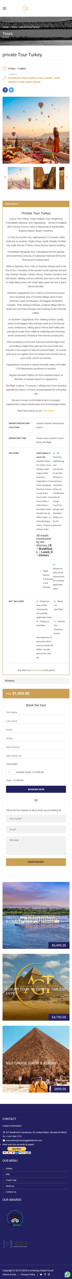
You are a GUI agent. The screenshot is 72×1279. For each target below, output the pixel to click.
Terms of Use (9, 1274)
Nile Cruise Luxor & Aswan (31, 1063)
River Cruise (32, 82)
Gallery (9, 1168)
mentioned (36, 670)
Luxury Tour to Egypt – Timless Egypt (36, 991)
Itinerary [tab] (10, 680)
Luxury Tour (51, 78)
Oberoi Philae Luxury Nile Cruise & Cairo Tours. (37, 919)
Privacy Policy (28, 1274)
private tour (16, 82)
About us (10, 1186)
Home (6, 27)
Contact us (11, 1192)
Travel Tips (11, 1180)
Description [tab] (11, 203)
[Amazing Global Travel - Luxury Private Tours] (26, 8)
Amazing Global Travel (41, 1270)
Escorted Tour (17, 78)
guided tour (35, 78)
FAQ (8, 1174)
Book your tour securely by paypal (18, 1144)
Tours (14, 27)
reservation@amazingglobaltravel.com (23, 1140)
